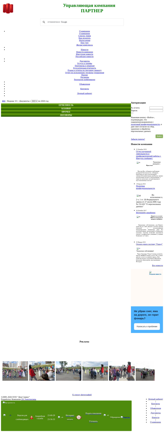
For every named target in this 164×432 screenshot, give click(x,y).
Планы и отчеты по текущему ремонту (85, 70)
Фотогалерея (84, 40)
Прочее (84, 75)
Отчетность (66, 105)
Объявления (84, 84)
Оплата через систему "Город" (149, 244)
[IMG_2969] (148, 380)
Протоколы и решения (84, 66)
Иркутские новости (84, 54)
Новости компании (84, 52)
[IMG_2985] (68, 380)
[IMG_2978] (95, 380)
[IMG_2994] (42, 380)
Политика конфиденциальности (145, 187)
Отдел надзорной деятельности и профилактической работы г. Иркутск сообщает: (148, 154)
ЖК (3, 101)
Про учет (85, 43)
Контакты (84, 89)
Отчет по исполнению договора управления (84, 73)
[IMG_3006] (122, 380)
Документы (85, 61)
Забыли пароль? (138, 139)
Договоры (84, 77)
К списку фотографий (82, 395)
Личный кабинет (84, 93)
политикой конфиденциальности (145, 124)
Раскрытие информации (84, 79)
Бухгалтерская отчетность (84, 68)
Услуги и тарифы (84, 63)
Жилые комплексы (84, 45)
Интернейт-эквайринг (146, 213)
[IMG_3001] (15, 380)
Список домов (84, 36)
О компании (84, 31)
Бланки (66, 108)
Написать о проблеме (147, 326)
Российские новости (85, 56)
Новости (84, 49)
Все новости (157, 265)
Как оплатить (84, 38)
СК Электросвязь (28, 399)
